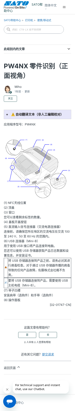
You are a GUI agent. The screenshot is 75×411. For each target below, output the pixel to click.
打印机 (29, 20)
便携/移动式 (44, 20)
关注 (10, 98)
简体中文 (51, 5)
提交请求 (48, 354)
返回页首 (10, 368)
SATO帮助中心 (12, 20)
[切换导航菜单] (64, 7)
